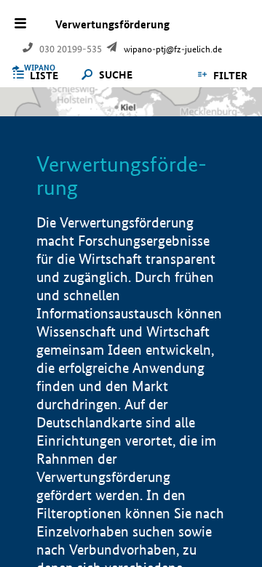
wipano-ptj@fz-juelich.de (173, 49)
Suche (115, 75)
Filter (230, 75)
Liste (44, 75)
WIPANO (39, 68)
